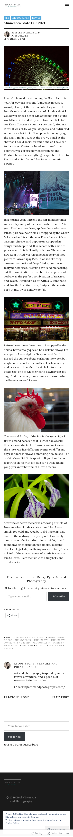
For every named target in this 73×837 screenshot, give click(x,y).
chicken (19, 637)
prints (57, 642)
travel (36, 18)
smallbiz (27, 645)
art (7, 18)
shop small (11, 645)
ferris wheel (36, 637)
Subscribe (58, 596)
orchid (25, 642)
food (51, 637)
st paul (41, 645)
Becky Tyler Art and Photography (36, 665)
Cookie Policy (12, 823)
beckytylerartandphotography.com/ (41, 687)
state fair (56, 645)
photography (20, 18)
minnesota (41, 640)
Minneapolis (23, 640)
